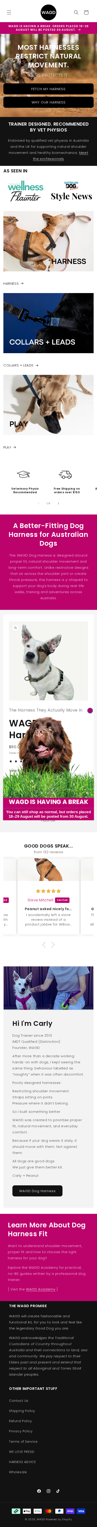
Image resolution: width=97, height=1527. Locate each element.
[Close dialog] (90, 710)
